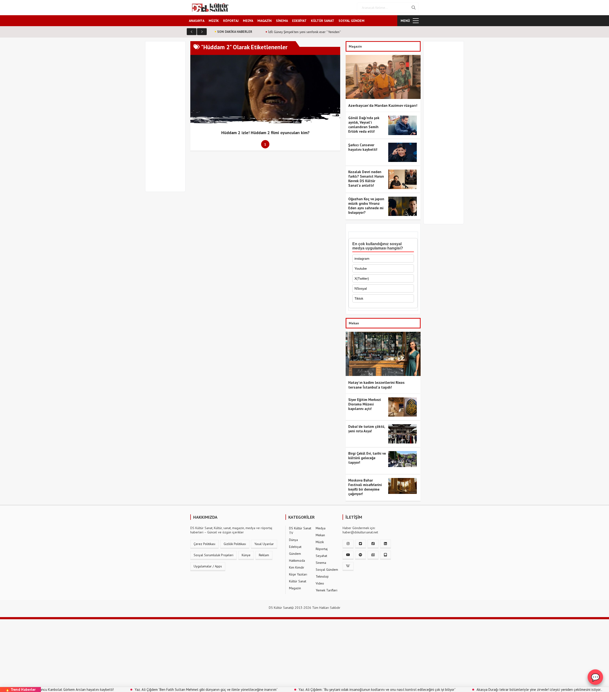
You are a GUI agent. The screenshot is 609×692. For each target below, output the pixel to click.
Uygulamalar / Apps (208, 566)
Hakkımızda (297, 560)
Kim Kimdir (296, 567)
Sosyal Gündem (327, 569)
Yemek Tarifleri (326, 590)
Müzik (320, 542)
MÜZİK (214, 21)
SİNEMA (282, 21)
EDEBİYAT (299, 21)
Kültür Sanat (297, 581)
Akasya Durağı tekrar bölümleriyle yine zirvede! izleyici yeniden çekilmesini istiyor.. (506, 689)
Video (320, 583)
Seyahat (321, 556)
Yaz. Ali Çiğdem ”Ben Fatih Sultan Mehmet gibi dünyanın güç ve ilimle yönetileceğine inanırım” (172, 689)
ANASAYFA (196, 21)
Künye (246, 555)
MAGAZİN (264, 21)
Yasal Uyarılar (264, 544)
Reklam (264, 555)
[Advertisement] (167, 119)
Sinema (321, 562)
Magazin (295, 588)
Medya (320, 528)
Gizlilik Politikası (235, 544)
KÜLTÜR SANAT (322, 21)
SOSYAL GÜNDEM (351, 21)
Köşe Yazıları (298, 574)
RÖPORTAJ (231, 21)
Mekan (320, 535)
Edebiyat (295, 547)
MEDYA (248, 21)
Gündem (295, 553)
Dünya (293, 540)
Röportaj (322, 549)
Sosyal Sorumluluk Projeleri (213, 555)
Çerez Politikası (204, 544)
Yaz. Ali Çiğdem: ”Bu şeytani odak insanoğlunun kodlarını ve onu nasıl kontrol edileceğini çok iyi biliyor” (343, 689)
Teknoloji (322, 576)
